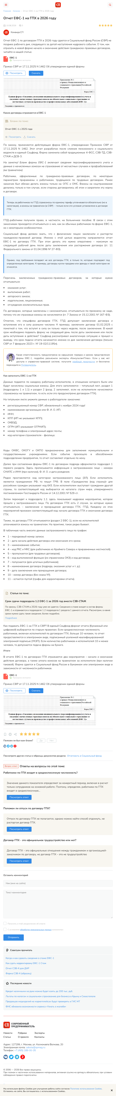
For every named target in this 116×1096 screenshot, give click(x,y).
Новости (7, 1033)
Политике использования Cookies (86, 1088)
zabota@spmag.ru (35, 1047)
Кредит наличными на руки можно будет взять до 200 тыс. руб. (39, 991)
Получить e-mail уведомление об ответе (26, 923)
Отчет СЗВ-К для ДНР (17, 968)
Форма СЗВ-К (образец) (18, 973)
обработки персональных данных (35, 929)
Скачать (36, 73)
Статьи (7, 1037)
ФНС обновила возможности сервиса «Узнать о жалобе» (36, 1006)
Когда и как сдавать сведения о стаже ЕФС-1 (30, 958)
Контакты (39, 1037)
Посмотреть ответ (19, 797)
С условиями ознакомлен (35, 929)
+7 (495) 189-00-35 (25, 1050)
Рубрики (22, 1033)
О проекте (23, 1037)
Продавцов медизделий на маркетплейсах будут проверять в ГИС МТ (43, 1001)
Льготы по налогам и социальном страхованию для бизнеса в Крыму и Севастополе (50, 996)
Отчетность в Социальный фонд (84, 755)
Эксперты (39, 1033)
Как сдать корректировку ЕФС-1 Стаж (26, 963)
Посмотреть (16, 73)
